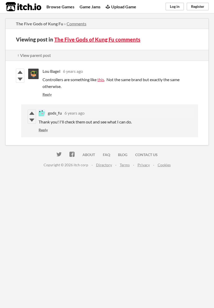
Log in (175, 6)
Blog (122, 154)
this (100, 79)
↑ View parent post (34, 55)
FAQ (106, 154)
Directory (104, 165)
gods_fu (55, 112)
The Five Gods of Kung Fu (39, 23)
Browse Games (60, 6)
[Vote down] (20, 79)
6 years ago (73, 71)
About (88, 154)
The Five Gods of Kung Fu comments (97, 39)
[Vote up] (20, 72)
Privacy (144, 165)
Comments (76, 23)
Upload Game (123, 6)
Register (197, 6)
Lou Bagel (51, 71)
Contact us (146, 154)
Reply (47, 94)
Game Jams (90, 6)
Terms (125, 165)
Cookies (164, 165)
